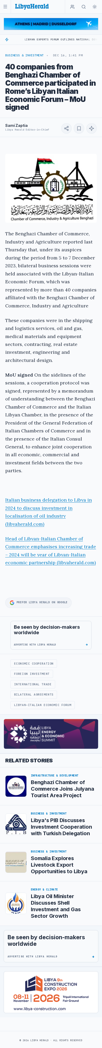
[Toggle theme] (94, 7)
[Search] (83, 7)
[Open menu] (5, 6)
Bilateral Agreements (34, 694)
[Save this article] (79, 128)
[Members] (72, 7)
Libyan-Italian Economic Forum (42, 705)
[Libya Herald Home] (32, 6)
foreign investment (32, 674)
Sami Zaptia (16, 125)
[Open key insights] (91, 128)
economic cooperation (34, 663)
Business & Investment (24, 55)
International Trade (33, 684)
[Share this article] (66, 128)
